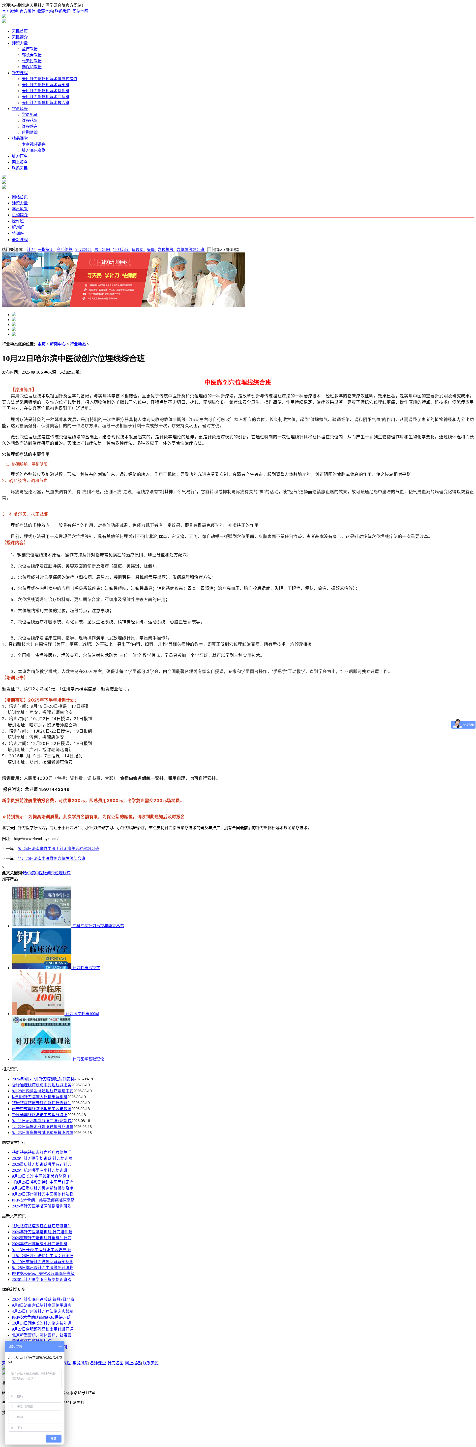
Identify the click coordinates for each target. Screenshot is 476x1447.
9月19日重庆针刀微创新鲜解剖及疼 (42, 1188)
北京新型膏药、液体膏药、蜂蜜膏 (41, 1335)
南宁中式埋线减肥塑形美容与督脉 (41, 1109)
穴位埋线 (166, 249)
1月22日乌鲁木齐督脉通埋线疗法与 (42, 1127)
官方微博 (10, 11)
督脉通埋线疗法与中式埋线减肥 (39, 1115)
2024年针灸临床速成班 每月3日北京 (43, 1299)
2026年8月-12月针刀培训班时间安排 (43, 1079)
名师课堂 (98, 1363)
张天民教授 (32, 61)
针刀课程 (20, 73)
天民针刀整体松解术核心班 (45, 103)
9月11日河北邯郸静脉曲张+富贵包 (42, 1121)
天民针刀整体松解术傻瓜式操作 (49, 79)
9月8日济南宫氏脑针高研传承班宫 (41, 1305)
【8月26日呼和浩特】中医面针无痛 (42, 1182)
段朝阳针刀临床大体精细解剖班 (39, 1097)
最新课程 (20, 240)
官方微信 (27, 11)
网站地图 (80, 11)
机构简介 (20, 215)
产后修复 (65, 249)
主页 (42, 344)
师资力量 (20, 43)
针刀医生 (20, 156)
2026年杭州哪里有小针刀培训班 (39, 1170)
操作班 (18, 221)
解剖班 (18, 227)
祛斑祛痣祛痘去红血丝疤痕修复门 (41, 1103)
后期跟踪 (30, 132)
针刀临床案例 (34, 150)
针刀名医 (115, 1363)
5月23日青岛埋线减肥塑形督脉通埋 (42, 1132)
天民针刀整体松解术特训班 (45, 91)
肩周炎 (138, 249)
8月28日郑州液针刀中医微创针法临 (42, 1194)
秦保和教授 (32, 67)
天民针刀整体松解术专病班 (45, 97)
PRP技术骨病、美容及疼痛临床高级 (43, 1200)
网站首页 (20, 197)
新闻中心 (58, 344)
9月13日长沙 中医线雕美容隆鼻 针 (41, 1176)
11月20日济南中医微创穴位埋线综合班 (51, 858)
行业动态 (78, 344)
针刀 (31, 249)
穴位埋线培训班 (191, 249)
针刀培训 (83, 249)
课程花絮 (30, 120)
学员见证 (30, 114)
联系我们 (63, 11)
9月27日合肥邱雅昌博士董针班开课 (42, 1329)
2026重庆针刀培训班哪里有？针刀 (41, 1164)
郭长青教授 (32, 55)
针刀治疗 (121, 249)
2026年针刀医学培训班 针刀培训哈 (42, 1158)
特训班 (18, 233)
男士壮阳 (102, 249)
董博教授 (30, 49)
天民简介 (20, 37)
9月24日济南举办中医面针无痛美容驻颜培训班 (58, 849)
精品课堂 (20, 138)
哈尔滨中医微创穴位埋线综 (47, 873)
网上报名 (20, 162)
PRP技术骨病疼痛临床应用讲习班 (41, 1317)
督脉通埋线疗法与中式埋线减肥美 (41, 1085)
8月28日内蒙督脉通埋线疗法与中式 (42, 1091)
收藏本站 (45, 11)
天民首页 (20, 31)
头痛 (151, 249)
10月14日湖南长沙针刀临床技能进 (41, 1323)
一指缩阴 (46, 249)
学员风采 (20, 108)
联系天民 (20, 168)
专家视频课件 (34, 144)
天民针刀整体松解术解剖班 (45, 85)
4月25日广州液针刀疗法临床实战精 (42, 1311)
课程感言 (30, 126)
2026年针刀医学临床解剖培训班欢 (41, 1206)
